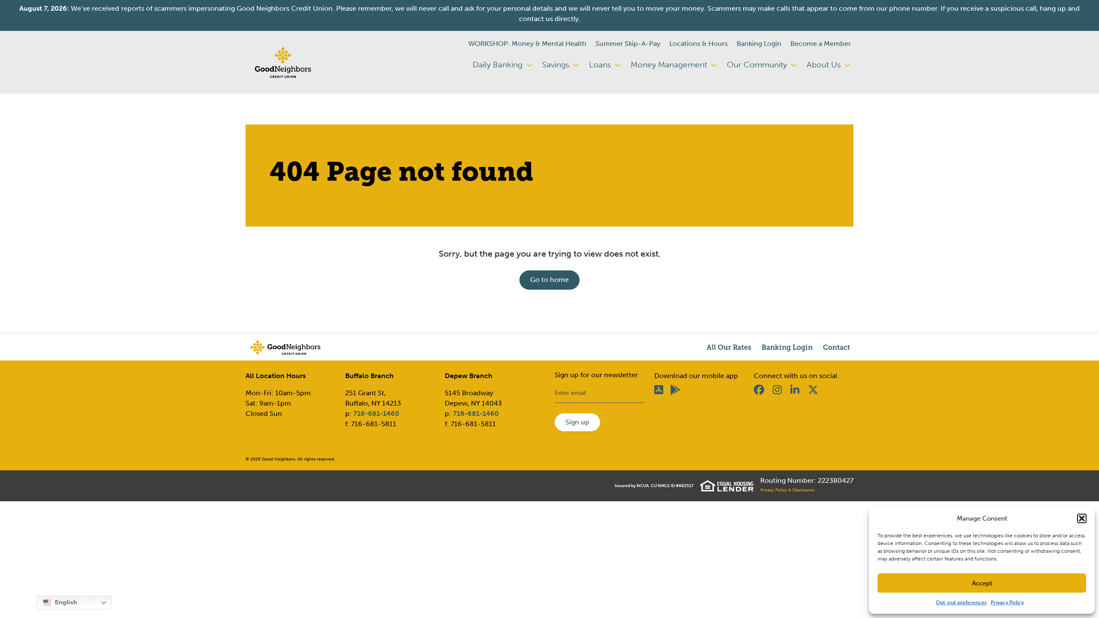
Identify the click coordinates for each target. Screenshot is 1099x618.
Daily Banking (499, 65)
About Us (825, 65)
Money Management (670, 65)
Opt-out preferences (961, 603)
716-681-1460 (376, 413)
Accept (982, 583)
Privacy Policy (1007, 603)
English (65, 602)
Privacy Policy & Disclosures (787, 490)
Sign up (577, 422)
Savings (556, 65)
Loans (601, 65)
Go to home (549, 280)
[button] (1082, 518)
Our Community (758, 65)
